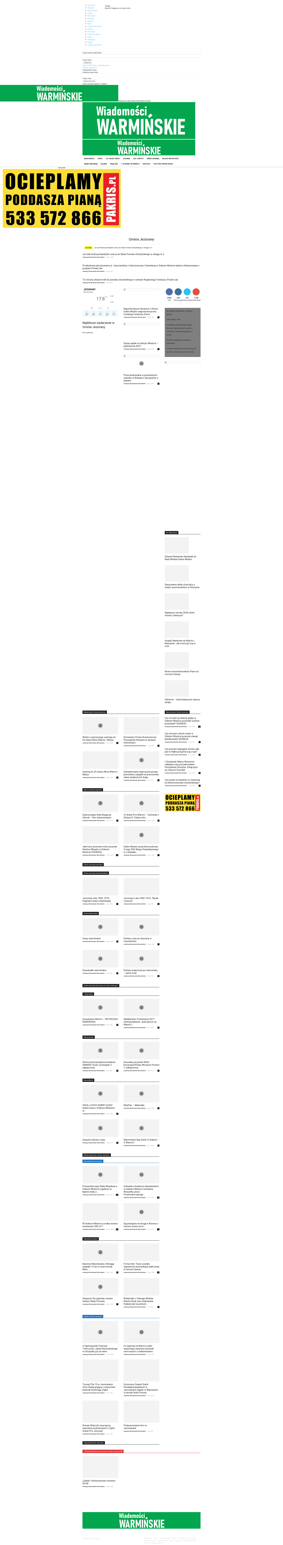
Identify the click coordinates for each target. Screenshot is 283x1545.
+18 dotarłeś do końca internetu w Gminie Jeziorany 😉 (103, 1451)
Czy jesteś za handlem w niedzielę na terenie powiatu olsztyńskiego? (182, 781)
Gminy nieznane (91, 164)
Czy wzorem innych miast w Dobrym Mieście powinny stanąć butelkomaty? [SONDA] (181, 736)
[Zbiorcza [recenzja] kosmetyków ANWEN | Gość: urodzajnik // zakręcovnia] (100, 1050)
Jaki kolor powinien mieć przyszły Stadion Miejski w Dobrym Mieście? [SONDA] (99, 849)
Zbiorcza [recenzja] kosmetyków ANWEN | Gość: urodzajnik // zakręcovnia (99, 1065)
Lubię (169, 289)
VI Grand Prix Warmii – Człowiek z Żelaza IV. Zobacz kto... (141, 816)
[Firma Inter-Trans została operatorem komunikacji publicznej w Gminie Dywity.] (141, 1252)
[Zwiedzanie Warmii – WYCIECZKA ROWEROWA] (100, 1007)
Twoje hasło (86, 60)
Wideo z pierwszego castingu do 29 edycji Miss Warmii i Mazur (99, 738)
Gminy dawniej (153, 158)
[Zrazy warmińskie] (100, 927)
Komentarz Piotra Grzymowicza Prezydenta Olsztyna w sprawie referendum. (140, 740)
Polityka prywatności (89, 68)
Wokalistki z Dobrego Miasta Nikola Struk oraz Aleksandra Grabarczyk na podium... (138, 1301)
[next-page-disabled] (84, 870)
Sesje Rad (114, 164)
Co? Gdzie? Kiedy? (113, 158)
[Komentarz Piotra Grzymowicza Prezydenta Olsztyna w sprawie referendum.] (141, 725)
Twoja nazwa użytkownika (91, 53)
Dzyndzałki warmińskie (94, 970)
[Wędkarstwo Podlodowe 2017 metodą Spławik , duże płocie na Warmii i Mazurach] (141, 1007)
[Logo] (138, 138)
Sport (100, 158)
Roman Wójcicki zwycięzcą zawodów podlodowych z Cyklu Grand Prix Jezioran (98, 1428)
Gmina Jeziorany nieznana (93, 865)
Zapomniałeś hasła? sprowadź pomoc (96, 65)
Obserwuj (178, 289)
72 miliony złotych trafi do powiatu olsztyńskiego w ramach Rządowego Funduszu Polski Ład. (130, 279)
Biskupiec (90, 8)
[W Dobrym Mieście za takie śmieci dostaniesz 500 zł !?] (100, 1212)
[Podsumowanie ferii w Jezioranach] (141, 1412)
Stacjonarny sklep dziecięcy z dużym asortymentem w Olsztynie (182, 586)
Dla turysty (138, 158)
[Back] (110, 3)
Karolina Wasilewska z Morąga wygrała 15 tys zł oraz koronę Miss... (98, 1267)
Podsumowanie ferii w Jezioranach (135, 1427)
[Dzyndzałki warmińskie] (100, 959)
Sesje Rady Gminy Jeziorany (94, 1443)
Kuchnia (126, 158)
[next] (197, 248)
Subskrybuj (196, 289)
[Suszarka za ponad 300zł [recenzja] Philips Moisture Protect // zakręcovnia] (141, 1050)
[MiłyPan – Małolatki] (141, 1093)
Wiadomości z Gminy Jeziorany (95, 712)
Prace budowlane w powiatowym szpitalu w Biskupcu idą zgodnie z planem (141, 378)
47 (158, 1229)
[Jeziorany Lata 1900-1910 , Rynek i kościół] (141, 886)
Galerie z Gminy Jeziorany (93, 1316)
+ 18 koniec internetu (130, 164)
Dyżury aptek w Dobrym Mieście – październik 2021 (141, 344)
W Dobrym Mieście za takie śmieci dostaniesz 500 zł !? (100, 1225)
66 (158, 1197)
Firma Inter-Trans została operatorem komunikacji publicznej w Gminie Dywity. (141, 1267)
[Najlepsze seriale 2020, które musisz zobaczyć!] (183, 601)
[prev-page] (124, 390)
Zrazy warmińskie (91, 938)
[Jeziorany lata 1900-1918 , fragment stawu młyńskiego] (100, 886)
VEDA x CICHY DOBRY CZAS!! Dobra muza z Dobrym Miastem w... (98, 1108)
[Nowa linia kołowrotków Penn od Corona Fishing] (183, 660)
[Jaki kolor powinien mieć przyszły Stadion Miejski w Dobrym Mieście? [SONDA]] (100, 835)
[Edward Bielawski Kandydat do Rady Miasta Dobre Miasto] (183, 545)
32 (117, 855)
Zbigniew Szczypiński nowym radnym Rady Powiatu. (97, 1300)
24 (199, 726)
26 (158, 1272)
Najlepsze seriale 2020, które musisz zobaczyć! (180, 614)
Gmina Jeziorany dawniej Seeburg (96, 873)
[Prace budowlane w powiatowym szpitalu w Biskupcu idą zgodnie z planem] (141, 363)
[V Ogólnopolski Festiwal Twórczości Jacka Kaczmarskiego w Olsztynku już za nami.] (100, 1332)
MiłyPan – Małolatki (134, 1105)
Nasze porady (88, 1037)
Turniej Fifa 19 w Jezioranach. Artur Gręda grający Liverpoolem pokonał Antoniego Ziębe (99, 1387)
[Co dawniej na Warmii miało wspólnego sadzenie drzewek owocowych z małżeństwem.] (141, 1332)
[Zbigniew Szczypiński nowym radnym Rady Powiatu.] (100, 1287)
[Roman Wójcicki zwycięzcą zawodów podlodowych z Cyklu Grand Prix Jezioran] (100, 1412)
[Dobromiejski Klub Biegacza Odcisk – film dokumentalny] (100, 803)
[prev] (196, 248)
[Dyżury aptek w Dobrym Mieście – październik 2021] (141, 332)
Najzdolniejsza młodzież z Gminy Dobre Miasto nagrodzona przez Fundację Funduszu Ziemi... (141, 311)
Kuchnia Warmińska (91, 913)
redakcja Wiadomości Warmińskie (93, 257)
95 (117, 1195)
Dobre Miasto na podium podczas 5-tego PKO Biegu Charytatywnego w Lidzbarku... (141, 849)
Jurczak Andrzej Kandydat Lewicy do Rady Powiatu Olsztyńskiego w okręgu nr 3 (123, 248)
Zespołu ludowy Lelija (93, 1139)
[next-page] (125, 390)
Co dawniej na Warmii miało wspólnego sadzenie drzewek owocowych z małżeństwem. (139, 1349)
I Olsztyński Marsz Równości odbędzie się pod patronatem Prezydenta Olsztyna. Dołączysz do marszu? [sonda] (181, 765)
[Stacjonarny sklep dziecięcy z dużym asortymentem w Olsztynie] (183, 573)
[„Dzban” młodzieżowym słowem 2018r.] (100, 1467)
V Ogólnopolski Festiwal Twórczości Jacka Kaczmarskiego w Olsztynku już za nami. (100, 1349)
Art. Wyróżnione (171, 533)
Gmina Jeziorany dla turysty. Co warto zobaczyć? (101, 985)
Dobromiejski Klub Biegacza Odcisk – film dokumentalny (96, 816)
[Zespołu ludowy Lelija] (100, 1128)
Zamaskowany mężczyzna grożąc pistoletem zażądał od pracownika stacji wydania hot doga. (141, 774)
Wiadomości (89, 158)
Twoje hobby (88, 994)
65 (117, 1229)
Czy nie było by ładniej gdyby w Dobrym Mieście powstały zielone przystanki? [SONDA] (182, 721)
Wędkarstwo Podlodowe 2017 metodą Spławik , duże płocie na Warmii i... (140, 1022)
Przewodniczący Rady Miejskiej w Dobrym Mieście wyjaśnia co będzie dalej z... (99, 1189)
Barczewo (91, 5)
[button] (198, 105)
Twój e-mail (86, 78)
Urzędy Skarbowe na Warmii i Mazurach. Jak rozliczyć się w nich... (180, 643)
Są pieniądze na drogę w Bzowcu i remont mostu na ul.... (141, 1225)
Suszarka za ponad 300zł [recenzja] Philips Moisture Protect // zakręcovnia (141, 1065)
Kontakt (146, 164)
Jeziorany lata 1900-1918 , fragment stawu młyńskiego (96, 899)
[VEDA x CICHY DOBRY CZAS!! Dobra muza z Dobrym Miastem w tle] (100, 1093)
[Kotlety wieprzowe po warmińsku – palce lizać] (141, 959)
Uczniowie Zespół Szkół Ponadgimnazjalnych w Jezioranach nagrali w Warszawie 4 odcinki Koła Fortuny (141, 1388)
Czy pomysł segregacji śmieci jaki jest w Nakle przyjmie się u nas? (182, 750)
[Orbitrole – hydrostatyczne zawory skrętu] (183, 688)
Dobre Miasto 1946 (173, 319)
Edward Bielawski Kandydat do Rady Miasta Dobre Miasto (180, 558)
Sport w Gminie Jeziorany (93, 790)
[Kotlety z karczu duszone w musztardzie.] (141, 927)
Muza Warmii (88, 1080)
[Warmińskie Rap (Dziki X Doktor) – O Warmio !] (141, 1128)
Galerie (104, 164)
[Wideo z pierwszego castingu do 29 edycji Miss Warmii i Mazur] (100, 725)
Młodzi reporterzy (170, 158)
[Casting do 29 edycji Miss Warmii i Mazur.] (100, 760)
